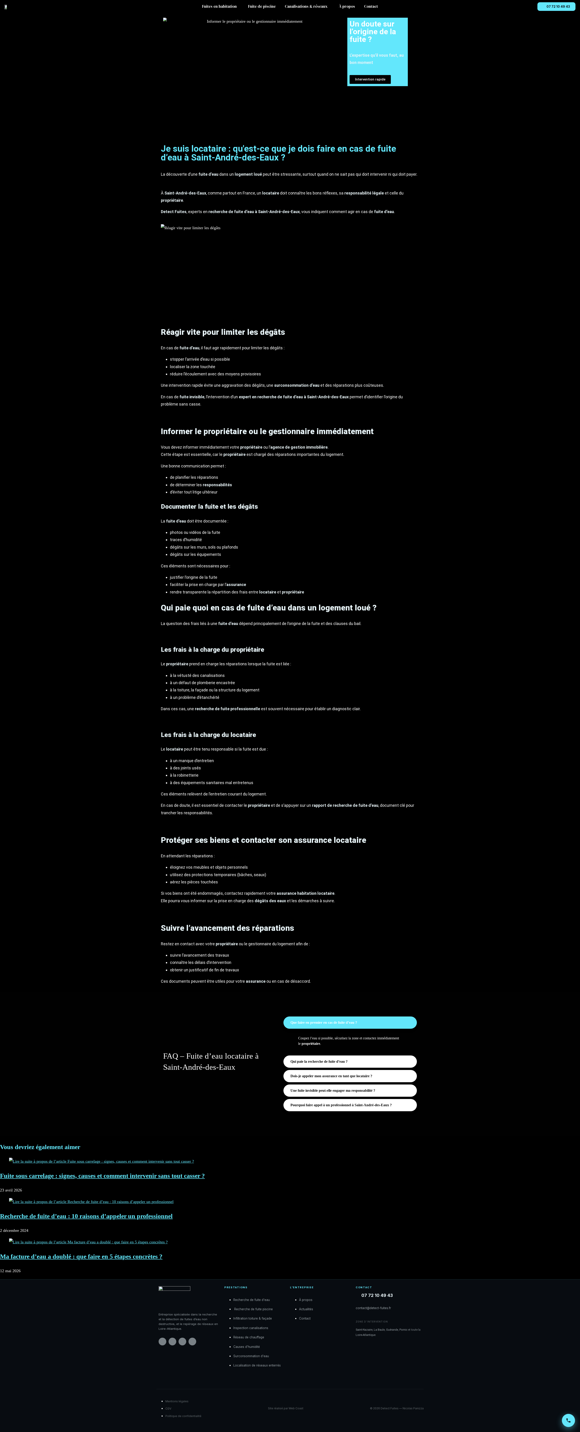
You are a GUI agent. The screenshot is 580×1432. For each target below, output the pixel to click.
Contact (371, 6)
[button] (220, 6)
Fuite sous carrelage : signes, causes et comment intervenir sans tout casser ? (102, 1175)
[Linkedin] (182, 1341)
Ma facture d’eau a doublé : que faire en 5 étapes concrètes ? (81, 1256)
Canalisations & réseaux (306, 6)
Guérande (392, 1329)
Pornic (403, 1329)
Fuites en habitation (219, 6)
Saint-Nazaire (364, 1329)
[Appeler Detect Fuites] (568, 1420)
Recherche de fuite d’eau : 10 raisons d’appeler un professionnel (86, 1216)
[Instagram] (172, 1341)
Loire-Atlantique (365, 1335)
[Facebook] (162, 1341)
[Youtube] (192, 1341)
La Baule (379, 1329)
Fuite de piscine (262, 6)
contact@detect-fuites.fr (373, 1308)
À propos (347, 6)
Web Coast (296, 1408)
